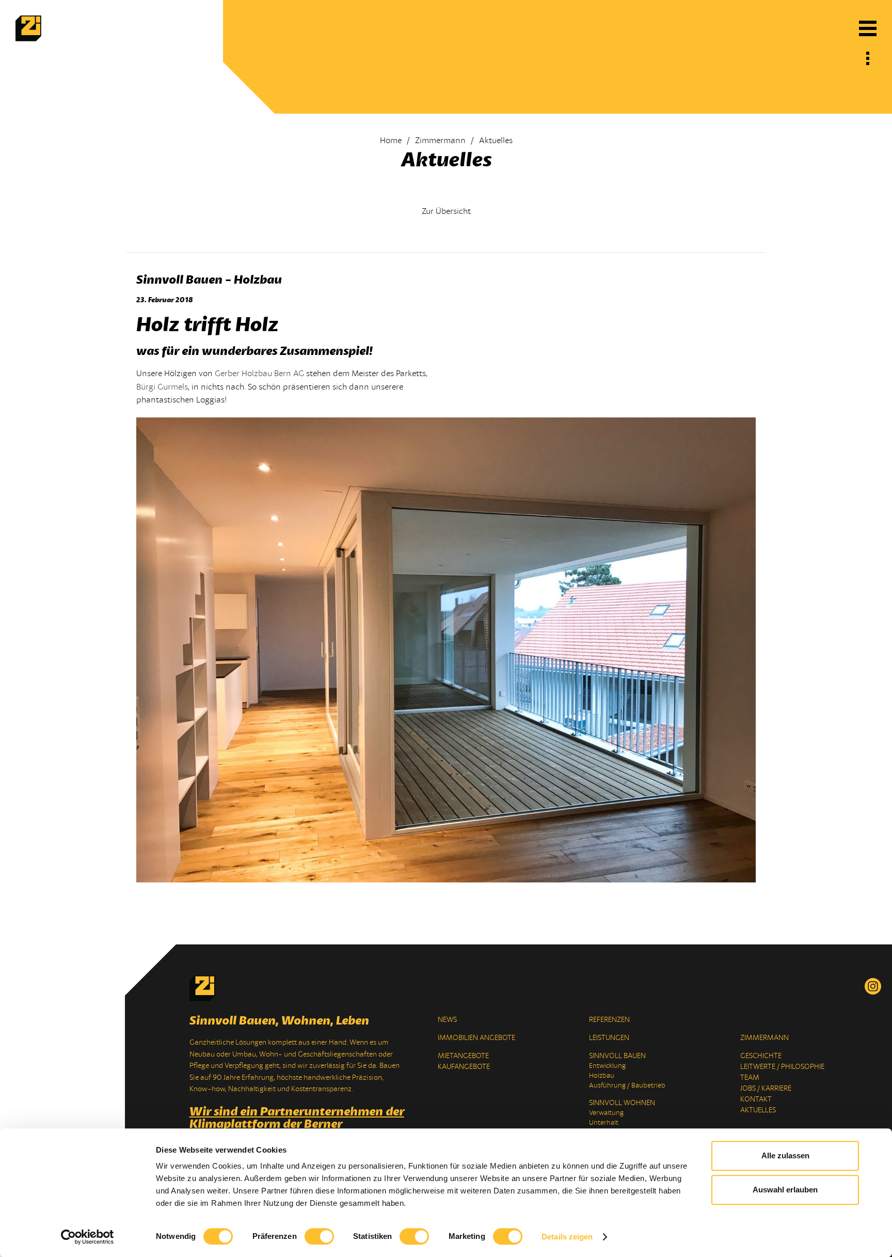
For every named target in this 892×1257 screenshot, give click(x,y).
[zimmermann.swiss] (28, 39)
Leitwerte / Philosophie (782, 1066)
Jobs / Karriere (765, 1088)
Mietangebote (463, 1055)
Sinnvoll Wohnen (622, 1102)
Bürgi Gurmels (162, 387)
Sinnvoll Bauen (617, 1055)
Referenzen (609, 1019)
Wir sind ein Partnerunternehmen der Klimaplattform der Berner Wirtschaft (296, 1123)
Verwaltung (606, 1113)
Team (749, 1077)
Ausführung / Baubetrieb (627, 1085)
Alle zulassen (785, 1155)
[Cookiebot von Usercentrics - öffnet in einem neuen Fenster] (87, 1237)
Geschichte (761, 1055)
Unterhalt (603, 1123)
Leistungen (609, 1037)
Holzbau (601, 1076)
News (447, 1019)
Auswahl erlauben (785, 1189)
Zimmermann (440, 140)
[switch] (319, 1236)
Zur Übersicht (446, 211)
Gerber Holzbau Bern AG (259, 373)
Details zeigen (567, 1236)
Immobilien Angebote (476, 1037)
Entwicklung (607, 1066)
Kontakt (756, 1099)
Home (391, 140)
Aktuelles (758, 1110)
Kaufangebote (464, 1066)
